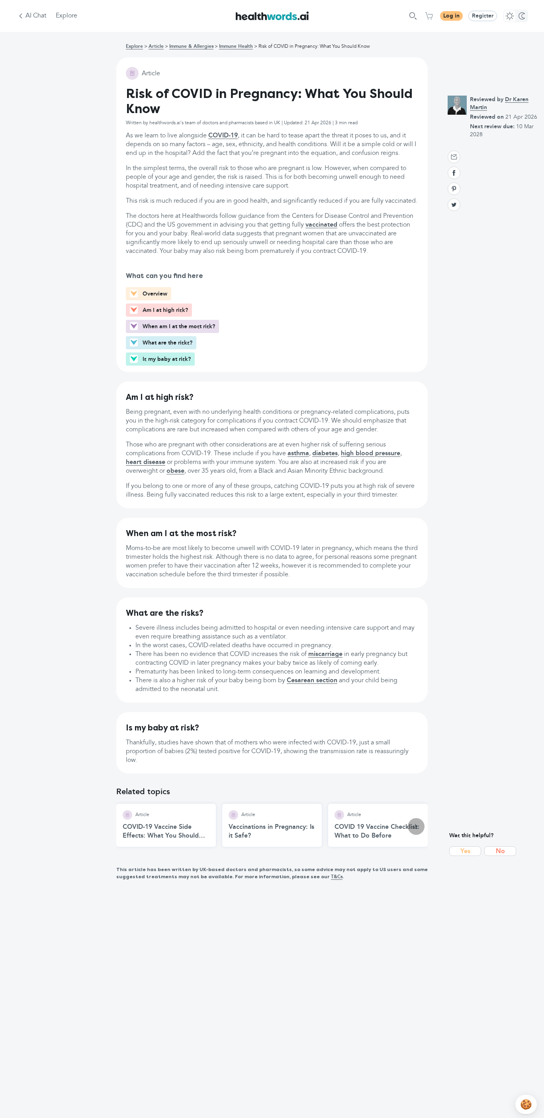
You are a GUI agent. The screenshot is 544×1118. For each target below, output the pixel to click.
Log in (451, 16)
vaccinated (321, 225)
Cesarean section (312, 680)
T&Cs (336, 877)
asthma (298, 453)
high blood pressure (370, 453)
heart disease (145, 462)
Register (482, 16)
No (500, 851)
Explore (66, 16)
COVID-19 (223, 136)
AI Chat (35, 16)
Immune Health (236, 46)
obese (175, 471)
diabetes (325, 453)
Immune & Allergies (191, 46)
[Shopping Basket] (429, 16)
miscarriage (325, 654)
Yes (465, 851)
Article (156, 46)
